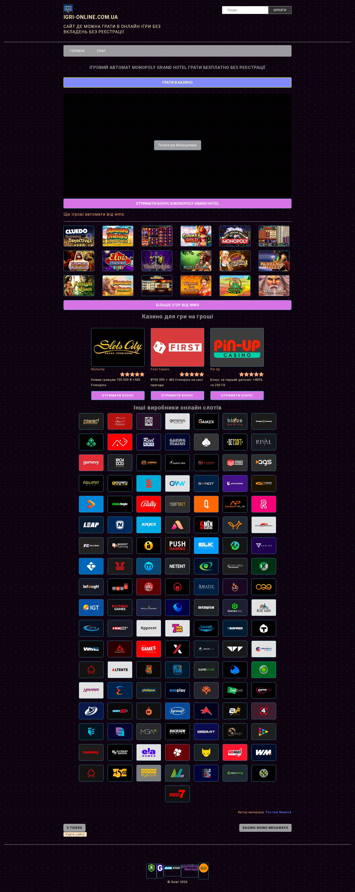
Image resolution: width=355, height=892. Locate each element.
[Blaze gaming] (235, 421)
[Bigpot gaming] (120, 545)
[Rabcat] (206, 752)
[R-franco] (206, 442)
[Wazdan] (235, 649)
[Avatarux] (206, 649)
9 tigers (74, 828)
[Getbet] (235, 690)
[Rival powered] (263, 442)
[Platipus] (148, 690)
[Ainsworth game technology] (206, 711)
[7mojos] (177, 628)
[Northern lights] (177, 773)
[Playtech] (91, 711)
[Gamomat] (263, 669)
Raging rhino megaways (265, 828)
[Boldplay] (91, 752)
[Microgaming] (235, 545)
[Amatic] (206, 587)
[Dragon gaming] (263, 421)
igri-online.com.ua (90, 17)
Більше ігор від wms (177, 305)
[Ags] (263, 462)
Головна (77, 51)
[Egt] (206, 566)
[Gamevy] (91, 462)
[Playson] (263, 731)
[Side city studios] (148, 669)
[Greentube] (120, 524)
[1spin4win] (120, 483)
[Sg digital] (206, 773)
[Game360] (263, 690)
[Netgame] (91, 442)
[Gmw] (177, 483)
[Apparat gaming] (148, 628)
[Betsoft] (235, 442)
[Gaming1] (91, 421)
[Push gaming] (177, 545)
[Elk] (206, 545)
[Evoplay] (177, 690)
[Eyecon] (148, 773)
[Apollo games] (148, 607)
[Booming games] (120, 607)
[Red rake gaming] (235, 752)
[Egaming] (91, 669)
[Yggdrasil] (206, 690)
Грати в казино (177, 82)
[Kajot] (148, 524)
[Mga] (148, 731)
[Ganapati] (263, 773)
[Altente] (120, 669)
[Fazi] (120, 587)
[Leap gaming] (91, 524)
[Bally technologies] (148, 504)
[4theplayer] (263, 711)
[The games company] (148, 649)
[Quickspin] (206, 504)
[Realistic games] (263, 504)
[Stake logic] (120, 504)
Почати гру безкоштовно (177, 145)
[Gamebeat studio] (206, 669)
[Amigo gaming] (148, 462)
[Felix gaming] (177, 752)
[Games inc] (235, 607)
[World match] (263, 752)
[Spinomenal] (120, 731)
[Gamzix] (206, 421)
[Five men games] (206, 524)
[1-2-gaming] (263, 566)
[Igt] (91, 607)
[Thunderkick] (263, 628)
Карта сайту (75, 834)
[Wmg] (91, 628)
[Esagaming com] (235, 773)
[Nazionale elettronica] (263, 524)
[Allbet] (235, 731)
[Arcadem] (235, 483)
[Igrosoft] (177, 711)
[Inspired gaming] (235, 628)
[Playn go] (120, 711)
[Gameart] (206, 731)
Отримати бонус (118, 395)
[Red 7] (177, 793)
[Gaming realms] (177, 442)
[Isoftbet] (177, 504)
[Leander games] (177, 587)
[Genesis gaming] (177, 421)
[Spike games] (148, 483)
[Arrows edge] (120, 649)
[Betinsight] (91, 587)
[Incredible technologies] (148, 545)
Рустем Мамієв (279, 812)
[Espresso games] (120, 421)
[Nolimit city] (91, 483)
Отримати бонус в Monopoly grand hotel (177, 203)
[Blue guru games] (263, 607)
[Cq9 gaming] (263, 587)
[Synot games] (206, 483)
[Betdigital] (206, 607)
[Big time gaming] (148, 587)
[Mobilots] (148, 566)
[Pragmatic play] (235, 587)
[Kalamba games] (91, 690)
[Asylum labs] (177, 462)
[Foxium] (235, 524)
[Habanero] (148, 711)
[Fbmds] (120, 628)
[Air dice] (120, 442)
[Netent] (177, 566)
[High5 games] (120, 773)
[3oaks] (263, 483)
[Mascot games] (148, 421)
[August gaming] (177, 524)
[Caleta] (177, 607)
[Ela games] (148, 752)
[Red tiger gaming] (120, 566)
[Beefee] (235, 711)
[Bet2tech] (177, 669)
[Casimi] (206, 462)
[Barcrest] (206, 628)
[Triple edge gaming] (91, 731)
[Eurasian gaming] (120, 752)
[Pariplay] (91, 504)
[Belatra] (235, 669)
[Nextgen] (177, 649)
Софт (101, 51)
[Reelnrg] (148, 442)
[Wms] (91, 649)
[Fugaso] (235, 566)
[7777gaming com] (263, 545)
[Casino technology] (91, 566)
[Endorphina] (120, 690)
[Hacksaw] (177, 731)
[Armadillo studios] (263, 649)
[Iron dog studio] (120, 462)
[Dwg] (235, 462)
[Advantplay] (235, 504)
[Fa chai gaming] (91, 545)
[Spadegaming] (91, 773)
